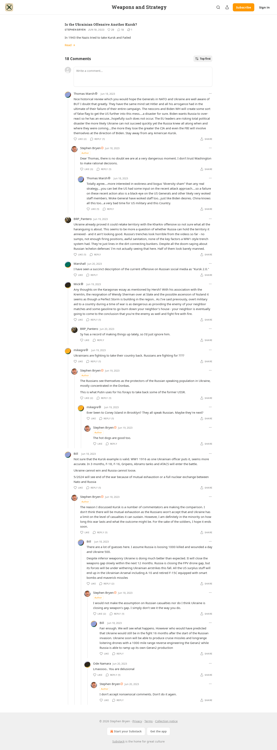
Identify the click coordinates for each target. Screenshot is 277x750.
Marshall (80, 263)
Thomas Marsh (84, 93)
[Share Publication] (227, 7)
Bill (76, 453)
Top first (205, 59)
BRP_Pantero (83, 219)
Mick (77, 284)
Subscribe (243, 7)
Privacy (137, 721)
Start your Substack (128, 731)
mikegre (79, 350)
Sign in (264, 7)
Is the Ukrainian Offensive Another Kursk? (101, 24)
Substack (118, 741)
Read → (70, 45)
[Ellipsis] (210, 93)
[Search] (218, 7)
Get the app (158, 731)
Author (85, 152)
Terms (148, 721)
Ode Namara (102, 663)
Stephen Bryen (75, 29)
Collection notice (166, 721)
